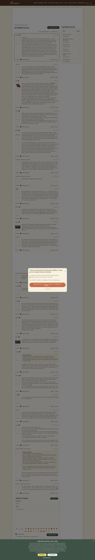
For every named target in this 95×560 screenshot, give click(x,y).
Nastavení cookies (43, 552)
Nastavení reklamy (51, 550)
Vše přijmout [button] (42, 554)
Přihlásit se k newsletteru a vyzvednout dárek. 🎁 (47, 285)
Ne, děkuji (47, 289)
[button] (48, 557)
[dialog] (47, 549)
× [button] (93, 540)
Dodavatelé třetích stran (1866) (48, 547)
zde (58, 280)
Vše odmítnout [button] (52, 554)
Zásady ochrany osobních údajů (53, 552)
